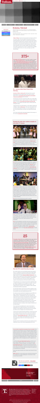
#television (14, 34)
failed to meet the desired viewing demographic (21, 242)
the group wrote (22, 315)
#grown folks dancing (25, 33)
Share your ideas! (34, 390)
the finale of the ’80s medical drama (21, 62)
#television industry (18, 34)
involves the (28, 275)
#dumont (36, 33)
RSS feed (33, 392)
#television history (22, 34)
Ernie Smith (32, 361)
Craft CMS (20, 401)
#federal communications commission (16, 33)
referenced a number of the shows (30, 246)
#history (22, 33)
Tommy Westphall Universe (20, 60)
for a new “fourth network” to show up (24, 341)
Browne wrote (23, 106)
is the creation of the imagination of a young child (25, 61)
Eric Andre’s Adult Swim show (28, 227)
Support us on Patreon (34, 389)
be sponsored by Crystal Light (22, 113)
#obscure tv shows (32, 33)
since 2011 (31, 164)
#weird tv (29, 33)
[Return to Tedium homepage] (6, 1)
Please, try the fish (25, 402)
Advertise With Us (34, 391)
